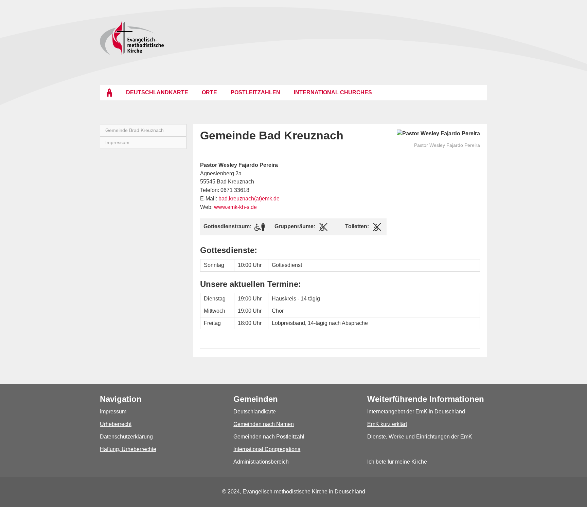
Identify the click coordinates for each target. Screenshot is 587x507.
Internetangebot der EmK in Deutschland (416, 411)
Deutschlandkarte (254, 411)
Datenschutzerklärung (126, 437)
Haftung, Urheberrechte (128, 449)
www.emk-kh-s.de (235, 207)
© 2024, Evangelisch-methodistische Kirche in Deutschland (293, 491)
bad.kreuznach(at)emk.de (249, 198)
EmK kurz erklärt (387, 424)
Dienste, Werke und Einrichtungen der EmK (419, 437)
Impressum (113, 411)
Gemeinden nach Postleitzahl (268, 437)
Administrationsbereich (261, 462)
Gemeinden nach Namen (263, 424)
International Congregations (266, 449)
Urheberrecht (115, 424)
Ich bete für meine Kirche (397, 462)
